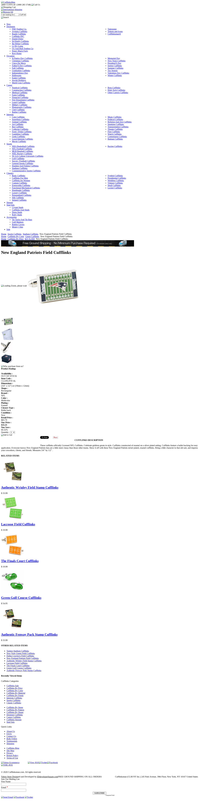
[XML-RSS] (7, 765)
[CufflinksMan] (8, 2)
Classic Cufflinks (13, 703)
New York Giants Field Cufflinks (20, 653)
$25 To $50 (30, 239)
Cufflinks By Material (15, 693)
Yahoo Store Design (9, 777)
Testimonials (11, 741)
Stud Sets (10, 722)
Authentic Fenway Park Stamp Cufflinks (29, 634)
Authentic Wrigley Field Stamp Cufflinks (29, 487)
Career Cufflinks (13, 717)
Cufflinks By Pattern (15, 710)
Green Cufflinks (32, 236)
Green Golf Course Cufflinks (21, 597)
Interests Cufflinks (14, 698)
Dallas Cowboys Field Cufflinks (20, 656)
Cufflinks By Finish (14, 695)
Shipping (10, 743)
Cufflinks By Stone (14, 707)
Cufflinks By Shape (14, 712)
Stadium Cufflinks (30, 234)
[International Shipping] (11, 9)
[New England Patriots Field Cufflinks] (53, 286)
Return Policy (12, 755)
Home (3, 234)
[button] (99, 435)
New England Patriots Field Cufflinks (22, 658)
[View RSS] (33, 762)
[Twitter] (43, 762)
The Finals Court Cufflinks (20, 561)
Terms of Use (12, 758)
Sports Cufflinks (15, 234)
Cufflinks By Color (16, 236)
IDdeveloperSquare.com (47, 777)
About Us (10, 731)
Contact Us (11, 736)
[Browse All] (7, 12)
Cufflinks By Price (16, 239)
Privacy (9, 753)
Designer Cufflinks (14, 715)
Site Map (10, 750)
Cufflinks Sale (12, 686)
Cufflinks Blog (12, 748)
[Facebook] (52, 762)
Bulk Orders (11, 739)
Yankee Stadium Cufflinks (17, 651)
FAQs (9, 734)
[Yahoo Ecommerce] (10, 762)
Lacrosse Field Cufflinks (18, 524)
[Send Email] (7, 797)
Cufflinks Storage (14, 720)
